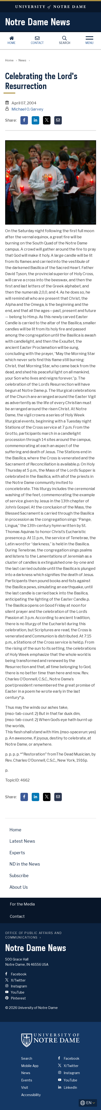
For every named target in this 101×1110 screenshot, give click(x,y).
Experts (17, 852)
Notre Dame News (37, 21)
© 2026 (11, 1008)
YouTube (17, 992)
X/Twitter (18, 980)
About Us (18, 887)
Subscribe (19, 875)
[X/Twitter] (46, 120)
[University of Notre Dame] (50, 1040)
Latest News (22, 841)
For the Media (22, 904)
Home (12, 43)
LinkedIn (70, 1087)
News (22, 60)
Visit (24, 1087)
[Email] (58, 120)
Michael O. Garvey (27, 109)
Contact (37, 43)
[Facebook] (24, 120)
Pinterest (18, 998)
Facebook (18, 974)
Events (26, 1080)
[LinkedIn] (35, 120)
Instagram (18, 986)
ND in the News (24, 864)
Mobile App (30, 1066)
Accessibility (31, 1095)
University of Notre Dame (50, 6)
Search (64, 43)
